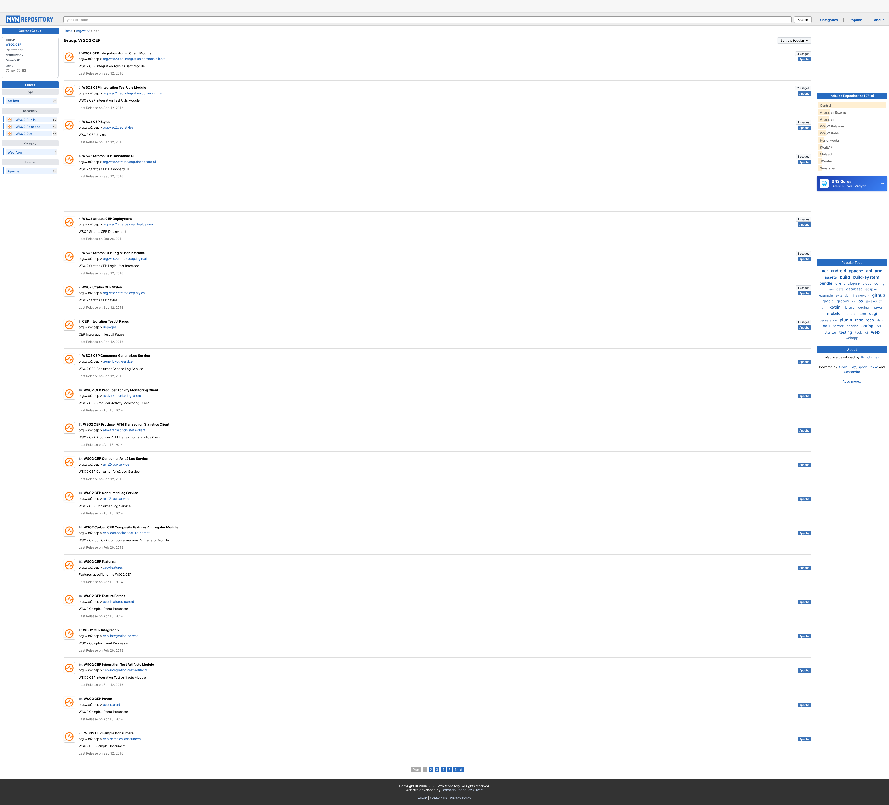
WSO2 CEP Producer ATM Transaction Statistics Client (126, 424)
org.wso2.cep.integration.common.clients (134, 59)
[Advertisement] (444, 6)
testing (846, 332)
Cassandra (852, 372)
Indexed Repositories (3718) (852, 96)
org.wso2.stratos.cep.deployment (128, 224)
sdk (827, 325)
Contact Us (438, 798)
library (849, 307)
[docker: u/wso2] (13, 70)
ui (867, 332)
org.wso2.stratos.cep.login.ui (125, 259)
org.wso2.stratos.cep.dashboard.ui (129, 162)
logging (864, 307)
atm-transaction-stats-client (124, 430)
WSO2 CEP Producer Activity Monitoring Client (121, 390)
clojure (854, 283)
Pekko (873, 367)
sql (878, 326)
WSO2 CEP (13, 44)
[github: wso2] (7, 70)
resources (865, 320)
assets (831, 277)
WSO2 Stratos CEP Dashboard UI (108, 156)
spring (868, 325)
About (879, 20)
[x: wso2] (18, 70)
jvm (824, 307)
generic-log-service (118, 361)
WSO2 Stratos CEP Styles (101, 287)
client (840, 283)
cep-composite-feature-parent (126, 533)
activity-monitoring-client (122, 396)
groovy (843, 301)
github (878, 295)
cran (831, 289)
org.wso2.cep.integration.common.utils (132, 93)
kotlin (835, 307)
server (839, 325)
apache (856, 271)
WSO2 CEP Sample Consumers (109, 733)
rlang (881, 320)
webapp (852, 338)
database (855, 289)
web (875, 332)
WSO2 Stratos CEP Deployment (107, 219)
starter (830, 332)
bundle (826, 283)
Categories (829, 20)
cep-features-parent (118, 601)
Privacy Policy (460, 798)
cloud (868, 283)
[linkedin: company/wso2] (24, 70)
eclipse (871, 289)
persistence (828, 320)
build (845, 277)
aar (825, 270)
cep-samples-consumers (122, 739)
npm (862, 313)
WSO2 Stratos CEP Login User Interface (113, 253)
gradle (829, 301)
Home (68, 31)
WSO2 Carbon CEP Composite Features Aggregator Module (131, 527)
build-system (866, 277)
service (853, 326)
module (850, 313)
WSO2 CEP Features (100, 561)
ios (861, 301)
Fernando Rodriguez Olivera (462, 790)
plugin (846, 319)
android (839, 270)
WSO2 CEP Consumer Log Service (111, 493)
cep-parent (111, 704)
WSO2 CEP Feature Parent (104, 596)
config (879, 283)
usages (803, 54)
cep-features (113, 567)
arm (878, 271)
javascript (874, 301)
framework (861, 295)
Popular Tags (852, 262)
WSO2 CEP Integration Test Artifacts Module (119, 664)
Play (852, 367)
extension (843, 295)
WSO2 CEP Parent (98, 699)
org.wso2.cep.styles (118, 127)
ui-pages (109, 327)
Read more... (852, 381)
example (826, 295)
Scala (843, 367)
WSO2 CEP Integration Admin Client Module (116, 53)
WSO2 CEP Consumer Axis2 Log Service (116, 458)
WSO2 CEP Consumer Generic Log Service (116, 355)
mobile (834, 313)
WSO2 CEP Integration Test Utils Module (114, 87)
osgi (873, 313)
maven (877, 307)
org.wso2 (83, 31)
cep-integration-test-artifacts (125, 670)
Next (458, 769)
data (840, 289)
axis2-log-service (116, 464)
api (869, 270)
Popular (856, 20)
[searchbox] (427, 19)
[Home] (30, 22)
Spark (862, 367)
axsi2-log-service (116, 498)
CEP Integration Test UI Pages (105, 321)
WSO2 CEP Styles (96, 122)
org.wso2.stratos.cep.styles (124, 293)
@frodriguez (870, 357)
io (854, 301)
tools (859, 332)
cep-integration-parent (120, 636)
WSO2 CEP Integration (101, 630)
